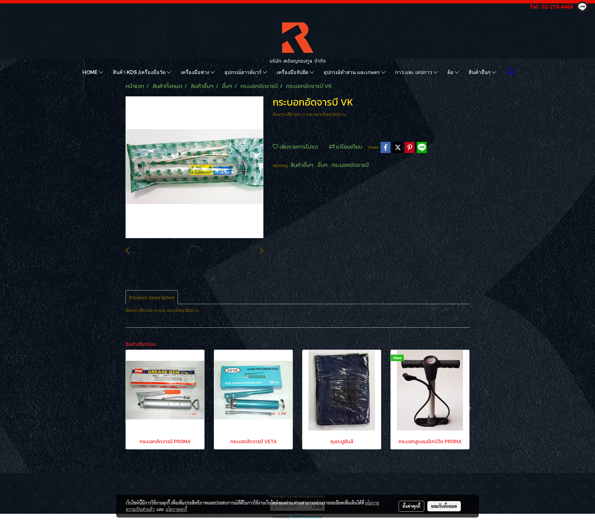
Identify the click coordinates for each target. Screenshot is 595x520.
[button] (511, 72)
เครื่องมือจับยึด (293, 72)
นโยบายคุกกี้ (176, 509)
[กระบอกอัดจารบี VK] (194, 167)
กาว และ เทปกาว (414, 72)
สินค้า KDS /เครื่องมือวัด (140, 72)
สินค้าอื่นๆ (480, 72)
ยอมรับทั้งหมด (444, 506)
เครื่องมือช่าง (195, 72)
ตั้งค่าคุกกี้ (411, 506)
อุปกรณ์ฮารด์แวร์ (243, 72)
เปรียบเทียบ (348, 146)
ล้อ (451, 72)
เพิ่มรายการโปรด (298, 146)
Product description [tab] (151, 297)
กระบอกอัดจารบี (350, 165)
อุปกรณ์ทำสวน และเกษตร (352, 72)
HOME (90, 72)
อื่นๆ (323, 165)
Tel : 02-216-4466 (551, 6)
